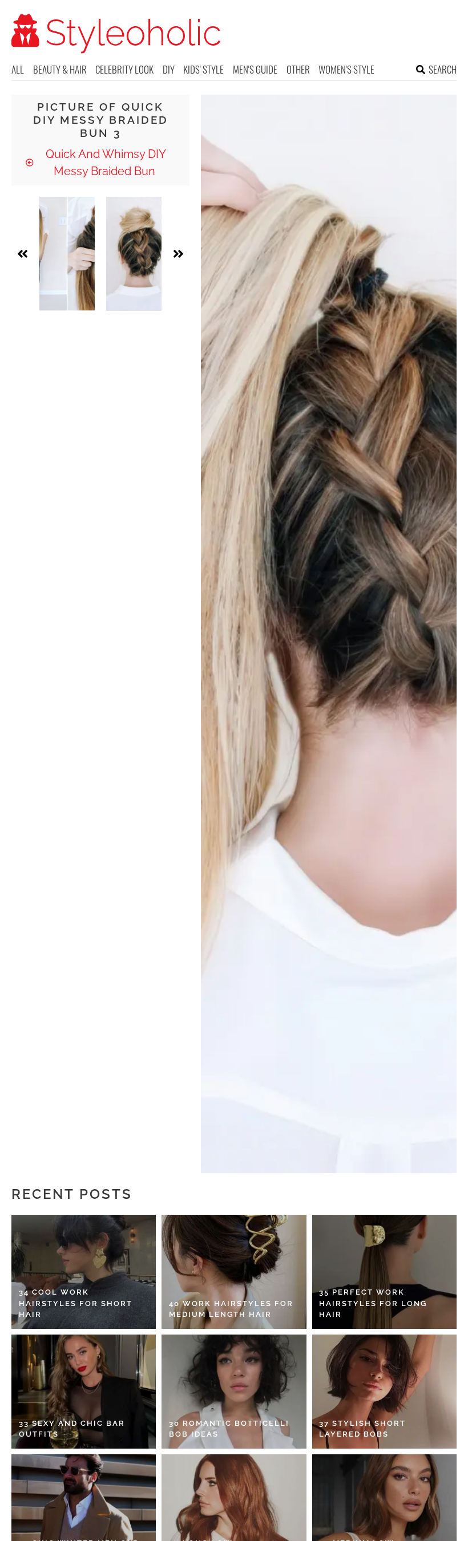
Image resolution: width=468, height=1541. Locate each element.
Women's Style (346, 69)
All (17, 69)
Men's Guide (255, 69)
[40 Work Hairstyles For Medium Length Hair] (234, 1272)
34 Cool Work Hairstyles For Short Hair (75, 1303)
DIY (169, 69)
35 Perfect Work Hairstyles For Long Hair (373, 1303)
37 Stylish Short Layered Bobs (362, 1429)
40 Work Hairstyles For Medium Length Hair (231, 1309)
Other (298, 69)
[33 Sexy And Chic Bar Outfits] (83, 1392)
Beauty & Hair (60, 69)
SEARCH (443, 69)
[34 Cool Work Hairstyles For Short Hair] (83, 1272)
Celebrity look (124, 69)
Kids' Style (203, 69)
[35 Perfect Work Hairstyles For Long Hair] (384, 1272)
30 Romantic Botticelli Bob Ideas (229, 1429)
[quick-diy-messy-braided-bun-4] (133, 254)
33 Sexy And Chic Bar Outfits (72, 1429)
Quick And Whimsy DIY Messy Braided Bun (104, 162)
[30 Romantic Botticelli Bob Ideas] (234, 1392)
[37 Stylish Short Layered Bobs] (384, 1392)
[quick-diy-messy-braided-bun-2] (67, 254)
